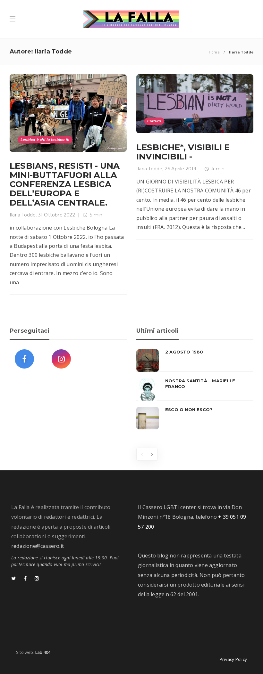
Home (214, 52)
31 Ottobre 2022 (56, 215)
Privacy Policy (233, 659)
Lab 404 (42, 652)
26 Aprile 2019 (181, 169)
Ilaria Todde (23, 215)
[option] (194, 389)
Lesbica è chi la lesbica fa (45, 139)
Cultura (154, 121)
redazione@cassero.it (37, 545)
